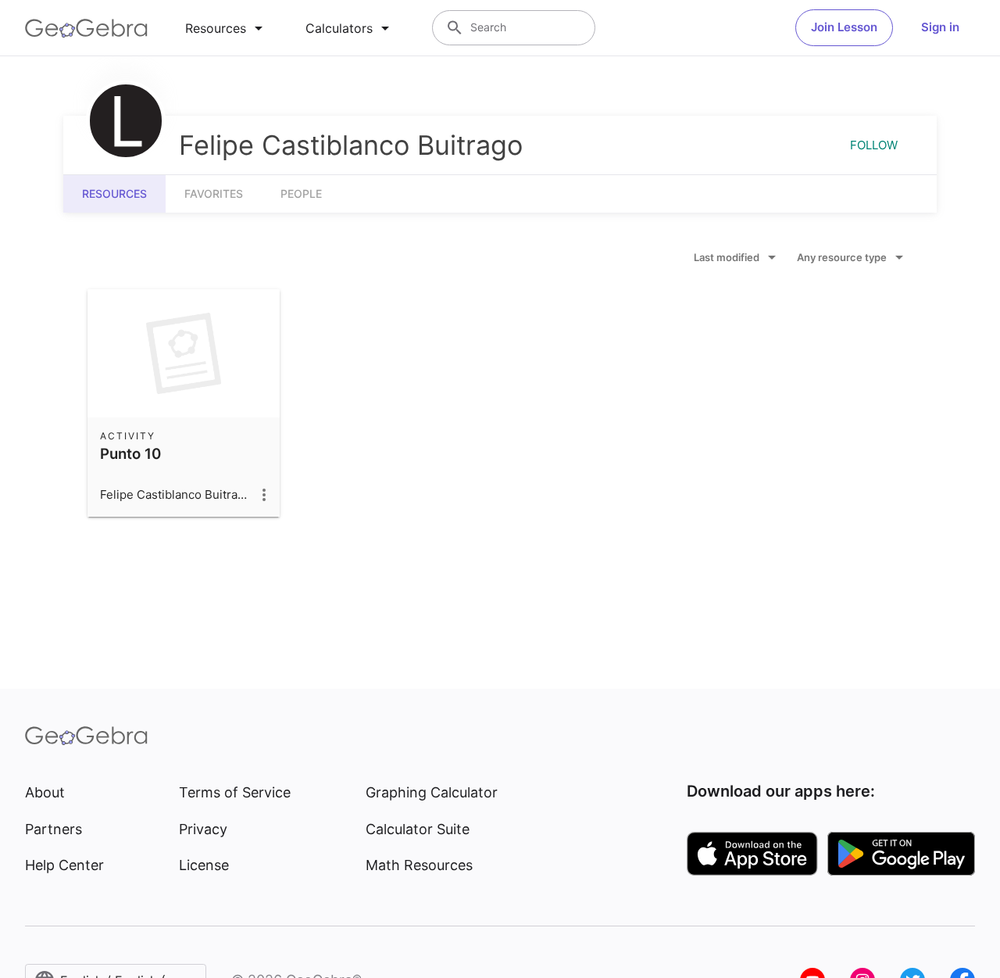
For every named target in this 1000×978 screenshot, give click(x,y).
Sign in (940, 27)
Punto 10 (130, 453)
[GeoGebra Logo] (86, 28)
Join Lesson (844, 27)
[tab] (226, 28)
